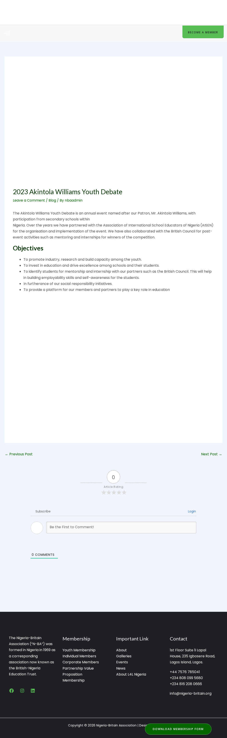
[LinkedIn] (32, 690)
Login (191, 511)
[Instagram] (22, 690)
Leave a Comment (29, 200)
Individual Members (79, 656)
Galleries (123, 656)
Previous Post (19, 454)
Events (122, 662)
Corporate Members (81, 662)
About (121, 650)
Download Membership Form (178, 729)
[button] (6, 33)
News (120, 668)
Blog (52, 200)
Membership (74, 680)
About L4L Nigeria (131, 674)
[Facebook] (11, 690)
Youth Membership (79, 650)
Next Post (211, 454)
